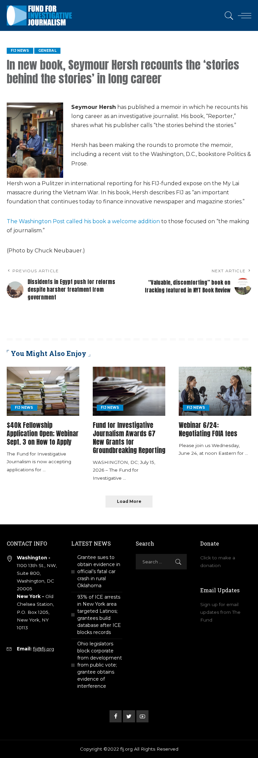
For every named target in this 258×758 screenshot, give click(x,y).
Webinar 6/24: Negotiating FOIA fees (208, 429)
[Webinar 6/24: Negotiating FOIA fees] (215, 391)
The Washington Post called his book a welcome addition (83, 221)
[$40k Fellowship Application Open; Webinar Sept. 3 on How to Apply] (43, 391)
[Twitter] (129, 716)
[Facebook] (116, 716)
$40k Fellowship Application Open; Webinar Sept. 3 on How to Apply (43, 433)
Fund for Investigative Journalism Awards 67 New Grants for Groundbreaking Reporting (129, 437)
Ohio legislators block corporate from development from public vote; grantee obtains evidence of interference (99, 665)
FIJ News (20, 50)
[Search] (227, 15)
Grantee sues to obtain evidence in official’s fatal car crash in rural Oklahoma (98, 571)
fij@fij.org (43, 648)
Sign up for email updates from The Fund (220, 612)
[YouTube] (142, 716)
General (47, 50)
